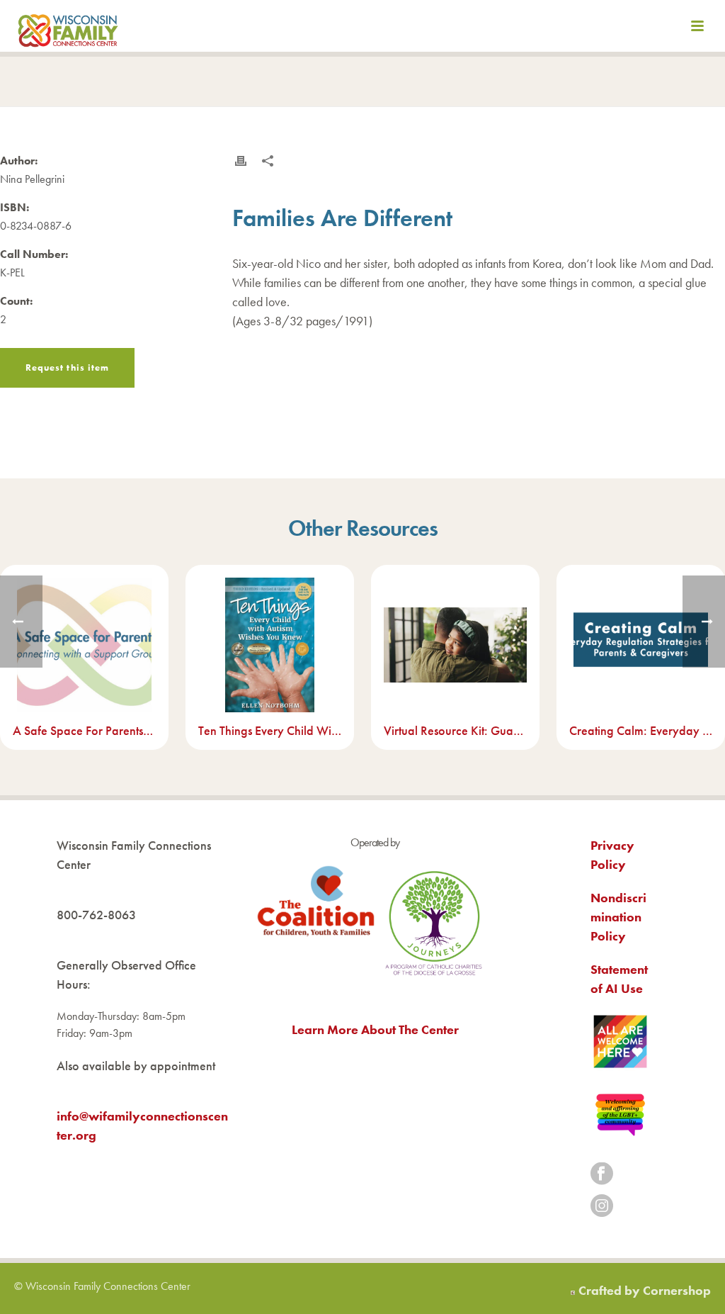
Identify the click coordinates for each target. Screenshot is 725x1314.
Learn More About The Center (375, 1029)
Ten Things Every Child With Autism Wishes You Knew (269, 730)
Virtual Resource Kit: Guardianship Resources (455, 730)
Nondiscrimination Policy (618, 916)
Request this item (67, 367)
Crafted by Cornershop (644, 1290)
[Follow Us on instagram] (601, 1206)
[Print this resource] (240, 160)
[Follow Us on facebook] (601, 1174)
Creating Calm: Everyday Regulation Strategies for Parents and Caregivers (640, 730)
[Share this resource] (267, 160)
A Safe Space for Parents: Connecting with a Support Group (84, 730)
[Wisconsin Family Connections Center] (68, 28)
